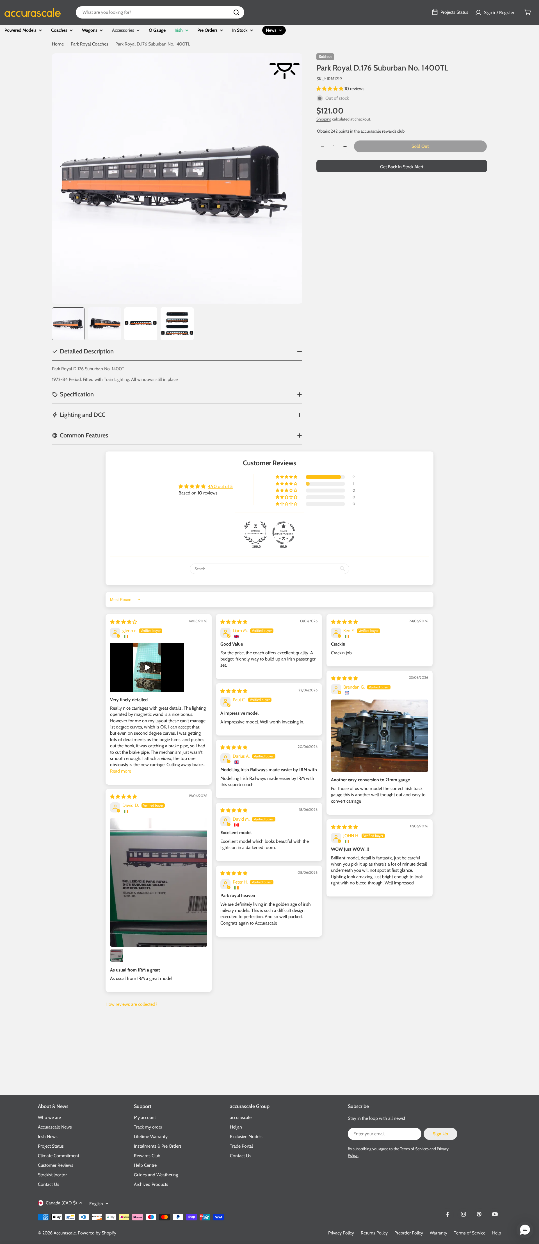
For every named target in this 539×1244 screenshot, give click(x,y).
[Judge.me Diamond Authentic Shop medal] (255, 532)
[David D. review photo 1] (158, 882)
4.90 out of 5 (220, 486)
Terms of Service (469, 1233)
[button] (330, 88)
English (96, 1203)
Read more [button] (120, 771)
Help (496, 1233)
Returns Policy (374, 1233)
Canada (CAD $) (61, 1203)
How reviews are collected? (131, 1004)
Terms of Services (414, 1148)
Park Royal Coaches (89, 44)
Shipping (323, 119)
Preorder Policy (408, 1233)
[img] (123, 622)
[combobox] (160, 12)
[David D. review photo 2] (117, 955)
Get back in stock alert (401, 166)
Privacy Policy (341, 1233)
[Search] (236, 12)
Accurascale (65, 1233)
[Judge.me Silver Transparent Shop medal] (283, 532)
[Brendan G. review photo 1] (379, 735)
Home (58, 44)
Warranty (438, 1233)
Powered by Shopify (97, 1233)
